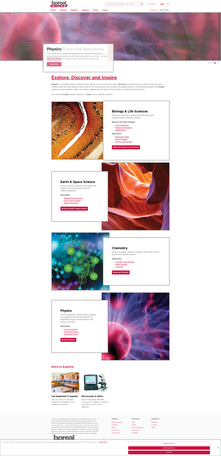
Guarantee (114, 425)
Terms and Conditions (137, 427)
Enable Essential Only (169, 448)
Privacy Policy (135, 430)
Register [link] (153, 4)
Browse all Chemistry (121, 272)
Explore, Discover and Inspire (84, 77)
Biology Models (121, 139)
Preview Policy (116, 433)
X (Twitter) (154, 425)
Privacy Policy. (103, 442)
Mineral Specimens (71, 203)
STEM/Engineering (71, 332)
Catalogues (85, 10)
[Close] (218, 448)
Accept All (169, 452)
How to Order (115, 430)
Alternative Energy (71, 334)
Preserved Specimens (123, 128)
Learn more (54, 64)
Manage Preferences (169, 443)
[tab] (208, 63)
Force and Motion (71, 329)
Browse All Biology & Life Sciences (126, 147)
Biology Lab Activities (123, 142)
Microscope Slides (122, 137)
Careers (153, 427)
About (133, 422)
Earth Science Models (72, 200)
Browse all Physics (68, 340)
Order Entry (154, 10)
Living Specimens (122, 125)
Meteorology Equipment (73, 198)
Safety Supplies (121, 264)
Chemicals (119, 267)
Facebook (154, 422)
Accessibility (135, 433)
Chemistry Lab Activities (124, 262)
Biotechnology (120, 130)
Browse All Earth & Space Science (74, 208)
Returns (114, 427)
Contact (134, 425)
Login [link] (148, 4)
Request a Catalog (117, 422)
